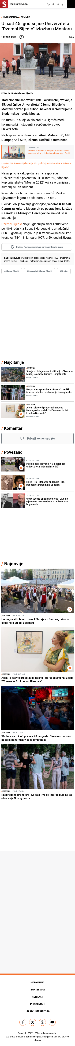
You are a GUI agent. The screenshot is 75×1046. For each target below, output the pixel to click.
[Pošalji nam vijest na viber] (42, 1022)
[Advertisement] (37, 315)
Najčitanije (14, 362)
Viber (60, 260)
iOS (56, 257)
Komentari (14, 428)
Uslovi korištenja (38, 1011)
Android (50, 257)
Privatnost (37, 1003)
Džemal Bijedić (11, 224)
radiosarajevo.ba (49, 1033)
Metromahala (11, 16)
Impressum (38, 989)
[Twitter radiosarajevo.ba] (32, 1022)
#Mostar (64, 271)
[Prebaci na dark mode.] (48, 4)
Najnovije (13, 564)
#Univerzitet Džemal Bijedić (39, 271)
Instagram (34, 260)
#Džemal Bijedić (11, 271)
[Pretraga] (53, 4)
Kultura (25, 16)
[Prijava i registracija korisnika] (57, 4)
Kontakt (37, 996)
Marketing (37, 982)
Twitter (14, 260)
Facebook (23, 260)
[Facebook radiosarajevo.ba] (22, 1022)
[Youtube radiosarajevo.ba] (52, 1022)
